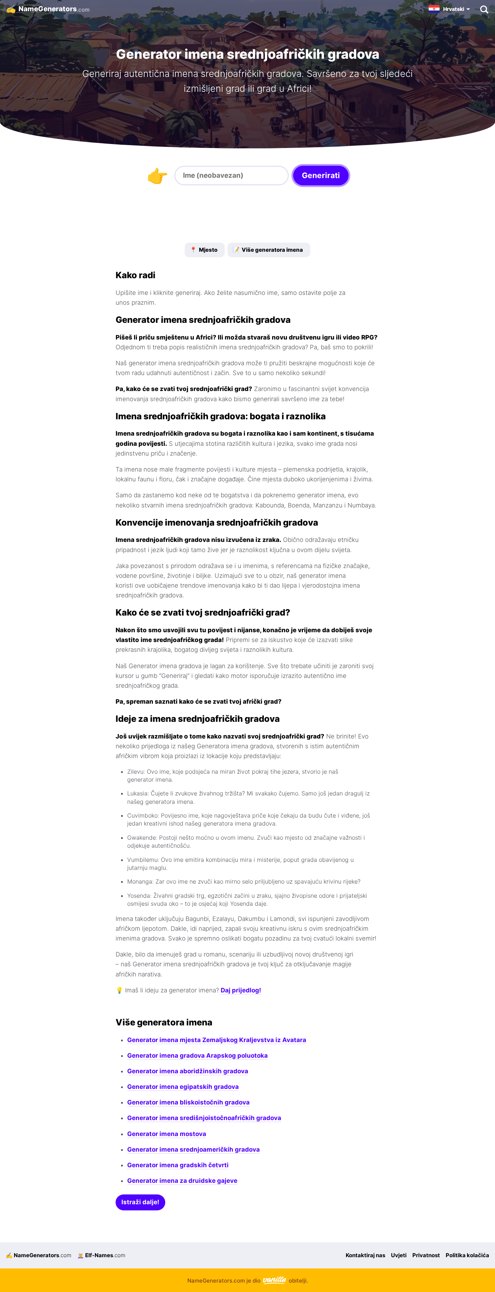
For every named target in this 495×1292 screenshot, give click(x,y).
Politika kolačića (467, 1255)
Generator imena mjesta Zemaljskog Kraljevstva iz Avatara (216, 1040)
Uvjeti (399, 1255)
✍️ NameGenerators (38, 1255)
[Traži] (484, 9)
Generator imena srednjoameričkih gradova (193, 1149)
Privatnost (426, 1255)
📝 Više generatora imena (268, 249)
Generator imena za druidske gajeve (182, 1180)
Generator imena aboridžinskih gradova (187, 1071)
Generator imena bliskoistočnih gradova (188, 1102)
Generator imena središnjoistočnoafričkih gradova (204, 1118)
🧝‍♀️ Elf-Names (101, 1255)
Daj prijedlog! (241, 990)
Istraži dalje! (140, 1202)
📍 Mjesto (203, 249)
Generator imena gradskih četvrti (178, 1165)
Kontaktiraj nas (365, 1255)
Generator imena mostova (166, 1133)
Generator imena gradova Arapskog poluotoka (197, 1055)
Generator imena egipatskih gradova (183, 1086)
